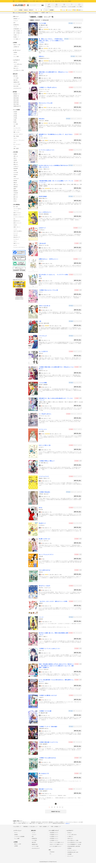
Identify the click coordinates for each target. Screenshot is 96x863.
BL (41, 10)
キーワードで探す (17, 84)
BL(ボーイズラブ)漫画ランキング (56, 844)
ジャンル (63, 10)
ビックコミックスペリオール (19, 247)
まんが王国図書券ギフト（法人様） (75, 844)
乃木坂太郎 (16, 192)
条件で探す (16, 76)
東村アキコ (16, 194)
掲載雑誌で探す (16, 82)
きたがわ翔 (16, 172)
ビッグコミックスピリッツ (19, 216)
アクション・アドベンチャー (19, 140)
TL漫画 (15, 119)
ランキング (69, 10)
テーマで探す (16, 78)
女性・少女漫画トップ (18, 30)
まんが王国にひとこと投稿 (19, 70)
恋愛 (14, 126)
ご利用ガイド (16, 66)
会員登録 (15, 52)
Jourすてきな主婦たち (18, 231)
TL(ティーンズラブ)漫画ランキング (57, 842)
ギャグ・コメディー (17, 130)
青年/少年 (31, 10)
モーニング (16, 233)
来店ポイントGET (17, 44)
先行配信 (20, 10)
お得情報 (16, 846)
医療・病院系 (16, 148)
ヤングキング (16, 239)
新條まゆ (15, 182)
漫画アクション (16, 243)
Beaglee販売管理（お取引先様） (74, 846)
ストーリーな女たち (17, 208)
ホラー (15, 142)
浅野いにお (16, 156)
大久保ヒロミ (16, 166)
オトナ (46, 10)
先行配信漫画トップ (17, 28)
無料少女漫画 (16, 100)
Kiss (14, 218)
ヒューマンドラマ (17, 128)
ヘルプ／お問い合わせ (18, 64)
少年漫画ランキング (54, 840)
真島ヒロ (15, 198)
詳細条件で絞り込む (55, 811)
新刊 (75, 10)
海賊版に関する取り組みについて (19, 279)
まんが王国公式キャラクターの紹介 (75, 842)
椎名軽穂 (15, 180)
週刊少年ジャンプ (17, 214)
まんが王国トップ (17, 826)
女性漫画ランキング (54, 834)
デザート (15, 241)
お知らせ (15, 62)
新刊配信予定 (16, 24)
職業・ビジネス (16, 132)
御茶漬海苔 (16, 168)
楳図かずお (16, 164)
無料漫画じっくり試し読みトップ (30, 826)
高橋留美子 (16, 190)
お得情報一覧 (16, 46)
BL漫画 (15, 122)
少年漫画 (15, 117)
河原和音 (15, 170)
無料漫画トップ (16, 18)
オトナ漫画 (16, 124)
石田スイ (15, 158)
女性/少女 (26, 10)
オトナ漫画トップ (17, 39)
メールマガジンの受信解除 (19, 836)
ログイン (15, 54)
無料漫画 (51, 10)
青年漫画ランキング (54, 838)
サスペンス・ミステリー (18, 134)
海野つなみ (16, 162)
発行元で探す (16, 86)
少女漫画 (15, 113)
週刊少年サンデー (17, 237)
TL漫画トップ (16, 34)
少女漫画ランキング (54, 836)
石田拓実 (15, 160)
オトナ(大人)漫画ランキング (55, 846)
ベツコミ (15, 229)
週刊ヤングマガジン (17, 212)
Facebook (52, 851)
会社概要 (69, 854)
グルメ (15, 146)
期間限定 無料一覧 (17, 106)
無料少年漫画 (16, 104)
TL (36, 10)
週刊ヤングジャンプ (17, 222)
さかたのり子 (16, 178)
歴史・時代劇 (16, 136)
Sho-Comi (15, 235)
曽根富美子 (16, 186)
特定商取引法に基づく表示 (73, 852)
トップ (15, 10)
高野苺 (15, 188)
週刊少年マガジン (17, 220)
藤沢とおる (16, 196)
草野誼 (15, 176)
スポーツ (15, 138)
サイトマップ (70, 856)
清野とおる (16, 184)
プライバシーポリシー (72, 850)
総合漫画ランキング (54, 832)
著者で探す (16, 80)
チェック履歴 (16, 56)
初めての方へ (16, 68)
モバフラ (15, 245)
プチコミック (16, 210)
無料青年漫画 (16, 102)
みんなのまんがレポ (17, 88)
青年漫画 (15, 115)
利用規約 (69, 848)
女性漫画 (15, 111)
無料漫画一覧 (16, 95)
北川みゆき (16, 174)
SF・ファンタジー (17, 144)
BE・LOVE (16, 206)
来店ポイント (80, 10)
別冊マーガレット (17, 227)
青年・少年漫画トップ (18, 32)
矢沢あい (15, 200)
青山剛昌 (15, 154)
